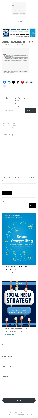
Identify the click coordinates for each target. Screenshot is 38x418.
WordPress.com (26, 414)
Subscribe (30, 110)
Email (7, 366)
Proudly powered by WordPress (19, 412)
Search (4, 201)
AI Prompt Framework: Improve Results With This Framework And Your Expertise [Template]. (10, 124)
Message (5, 376)
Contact (19, 400)
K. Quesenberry (18, 44)
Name (7, 356)
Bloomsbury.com (10, 272)
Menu (19, 21)
